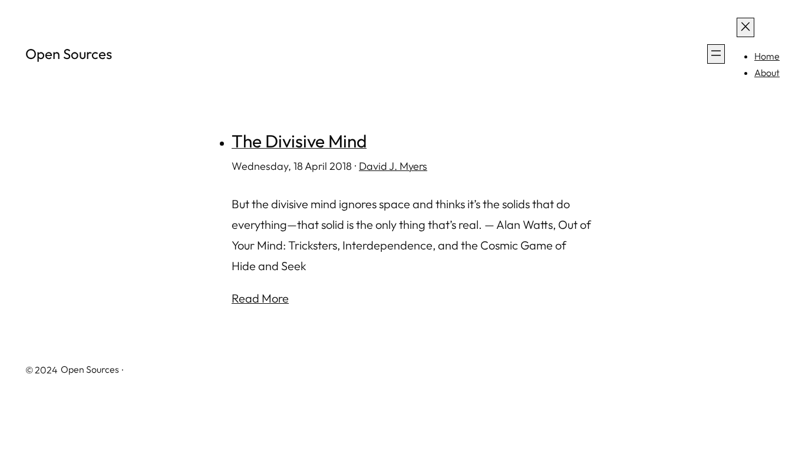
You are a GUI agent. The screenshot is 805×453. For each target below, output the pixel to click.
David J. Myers (393, 166)
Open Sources (68, 54)
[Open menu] (716, 54)
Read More (260, 298)
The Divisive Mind (299, 141)
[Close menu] (745, 27)
